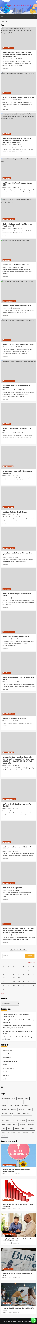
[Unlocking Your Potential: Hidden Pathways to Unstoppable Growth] (18, 1155)
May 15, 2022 (16, 808)
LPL (17, 1120)
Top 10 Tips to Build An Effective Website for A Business (17, 848)
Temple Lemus (7, 59)
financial (22, 1109)
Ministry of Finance (8, 48)
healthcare (26, 1113)
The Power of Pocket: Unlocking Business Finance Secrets (18, 1032)
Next (24, 949)
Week (32, 1132)
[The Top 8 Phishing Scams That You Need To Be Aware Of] (18, 414)
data (11, 1105)
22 (28, 981)
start (4, 1132)
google (4, 1113)
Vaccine (25, 1132)
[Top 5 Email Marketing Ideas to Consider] (18, 498)
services (24, 1128)
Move (9, 1124)
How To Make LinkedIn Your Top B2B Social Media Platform (17, 554)
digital (17, 1105)
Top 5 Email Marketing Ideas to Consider (15, 512)
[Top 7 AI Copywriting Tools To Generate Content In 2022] (18, 169)
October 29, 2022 (17, 59)
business (20, 1098)
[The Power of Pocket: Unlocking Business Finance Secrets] (18, 1259)
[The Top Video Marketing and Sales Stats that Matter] (18, 579)
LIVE (12, 1120)
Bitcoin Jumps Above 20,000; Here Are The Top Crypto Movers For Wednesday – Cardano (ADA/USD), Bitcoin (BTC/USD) (17, 140)
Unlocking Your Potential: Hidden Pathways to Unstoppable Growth (17, 1015)
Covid (27, 1102)
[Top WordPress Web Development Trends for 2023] (18, 291)
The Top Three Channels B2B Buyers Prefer (16, 636)
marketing (31, 1120)
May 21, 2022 (16, 765)
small (31, 1128)
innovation (27, 1117)
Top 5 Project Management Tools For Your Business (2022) (18, 678)
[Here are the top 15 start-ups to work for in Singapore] (18, 371)
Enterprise (5, 1109)
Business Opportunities (9, 301)
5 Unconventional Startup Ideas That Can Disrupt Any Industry (18, 1038)
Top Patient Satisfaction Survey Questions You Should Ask (17, 805)
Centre (4, 1102)
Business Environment (8, 219)
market (22, 1120)
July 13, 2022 (15, 514)
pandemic (23, 1124)
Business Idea (6, 92)
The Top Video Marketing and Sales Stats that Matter (17, 595)
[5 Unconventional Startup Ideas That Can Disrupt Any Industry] (18, 1294)
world (4, 1136)
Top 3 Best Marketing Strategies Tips (14, 718)
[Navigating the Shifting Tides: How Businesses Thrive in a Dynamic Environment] (18, 1225)
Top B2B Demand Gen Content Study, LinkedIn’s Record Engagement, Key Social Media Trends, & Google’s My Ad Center (17, 54)
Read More (5, 68)
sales (3, 1128)
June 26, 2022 (16, 639)
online (15, 1124)
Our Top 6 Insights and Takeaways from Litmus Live (18, 97)
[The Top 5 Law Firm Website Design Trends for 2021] (18, 330)
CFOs (10, 1102)
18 (8, 981)
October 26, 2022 (17, 144)
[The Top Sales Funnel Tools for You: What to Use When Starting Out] (18, 210)
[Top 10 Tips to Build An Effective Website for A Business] (18, 833)
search (17, 1128)
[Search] (35, 16)
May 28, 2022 (16, 720)
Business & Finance (8, 466)
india (9, 1117)
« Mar (3, 993)
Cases (26, 1098)
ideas (3, 1117)
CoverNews (21, 1321)
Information (18, 1117)
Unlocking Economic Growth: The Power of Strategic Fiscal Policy (18, 1021)
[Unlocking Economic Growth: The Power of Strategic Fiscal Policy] (18, 1190)
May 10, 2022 (16, 890)
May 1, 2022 (15, 935)
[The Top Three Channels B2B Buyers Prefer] (18, 622)
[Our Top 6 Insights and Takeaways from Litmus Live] (18, 83)
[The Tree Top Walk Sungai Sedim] (18, 873)
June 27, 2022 (16, 598)
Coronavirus (18, 1102)
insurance (5, 1120)
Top (19, 1132)
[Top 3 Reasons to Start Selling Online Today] (18, 250)
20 (19, 981)
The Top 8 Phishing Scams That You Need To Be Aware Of (17, 429)
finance (13, 1109)
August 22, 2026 (16, 1174)
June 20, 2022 (16, 681)
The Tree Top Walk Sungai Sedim (12, 888)
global (29, 1109)
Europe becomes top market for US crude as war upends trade (17, 472)
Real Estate (6, 1075)
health (18, 1113)
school (10, 1128)
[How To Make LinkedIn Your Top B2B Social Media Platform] (18, 539)
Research (31, 1124)
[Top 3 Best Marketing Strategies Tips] (18, 704)
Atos (13, 1098)
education (25, 1105)
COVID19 (4, 1105)
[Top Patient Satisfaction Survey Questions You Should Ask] (18, 790)
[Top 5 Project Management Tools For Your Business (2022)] (18, 663)
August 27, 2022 (16, 432)
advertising (6, 1098)
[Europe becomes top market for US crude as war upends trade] (18, 457)
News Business (6, 260)
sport (4, 1079)
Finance (5, 1064)
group (11, 1113)
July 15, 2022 (15, 475)
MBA (3, 1124)
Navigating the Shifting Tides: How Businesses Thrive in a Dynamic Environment (17, 1026)
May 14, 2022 (16, 851)
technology (12, 1132)
